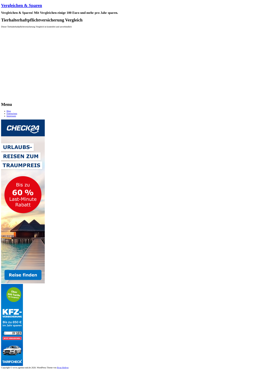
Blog (9, 111)
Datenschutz (12, 113)
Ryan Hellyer (62, 367)
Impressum (11, 116)
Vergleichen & (21, 5)
